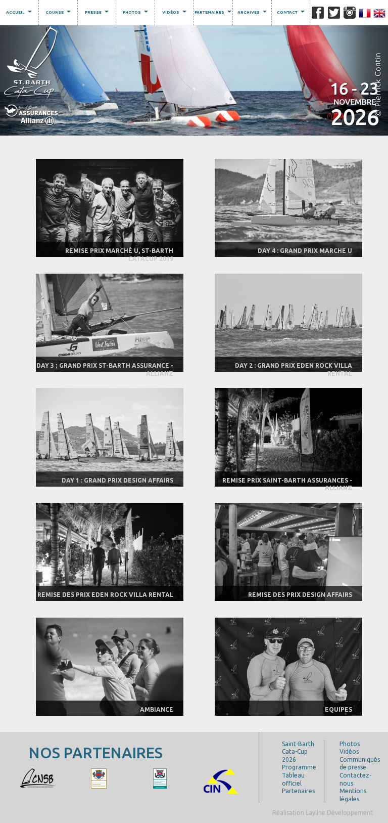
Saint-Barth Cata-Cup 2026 (298, 752)
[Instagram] (350, 13)
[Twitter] (334, 13)
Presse (98, 13)
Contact (292, 13)
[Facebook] (318, 13)
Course (59, 13)
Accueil (20, 13)
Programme (299, 767)
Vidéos (175, 13)
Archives (253, 13)
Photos (137, 13)
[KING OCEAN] (124, 777)
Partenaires (213, 13)
